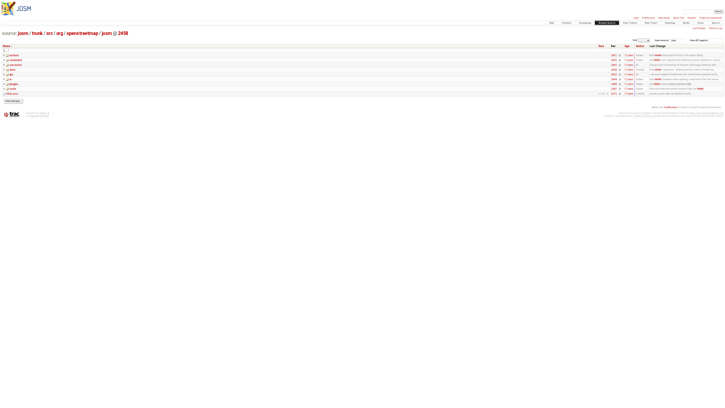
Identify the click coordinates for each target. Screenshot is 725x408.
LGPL (712, 115)
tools (12, 88)
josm (23, 33)
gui (11, 74)
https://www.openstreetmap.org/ (706, 113)
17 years (628, 55)
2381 (614, 64)
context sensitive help (679, 84)
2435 (614, 60)
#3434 (658, 55)
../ (8, 50)
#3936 (658, 69)
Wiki (552, 23)
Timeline (566, 23)
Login (636, 18)
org (59, 33)
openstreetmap (82, 33)
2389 (614, 84)
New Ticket (651, 23)
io (10, 79)
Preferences (648, 18)
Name (6, 46)
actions (14, 55)
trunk (37, 33)
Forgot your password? (710, 18)
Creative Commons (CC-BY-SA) (649, 115)
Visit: (635, 40)
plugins (13, 84)
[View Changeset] (619, 55)
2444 (614, 79)
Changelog (585, 23)
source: (9, 33)
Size (601, 46)
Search (716, 23)
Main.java (12, 93)
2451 (614, 55)
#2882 (700, 88)
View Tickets (630, 23)
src (49, 33)
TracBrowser (670, 107)
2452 (614, 74)
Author (640, 46)
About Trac (678, 18)
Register (692, 18)
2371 (614, 93)
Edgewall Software (39, 115)
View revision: (662, 40)
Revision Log (715, 28)
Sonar (700, 23)
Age (627, 46)
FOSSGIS (646, 113)
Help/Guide (664, 18)
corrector (15, 64)
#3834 (657, 84)
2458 (123, 33)
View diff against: (699, 40)
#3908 (658, 79)
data (12, 69)
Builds (686, 23)
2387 (614, 88)
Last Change (699, 28)
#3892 (657, 60)
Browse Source (607, 23)
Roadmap (670, 23)
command (15, 60)
